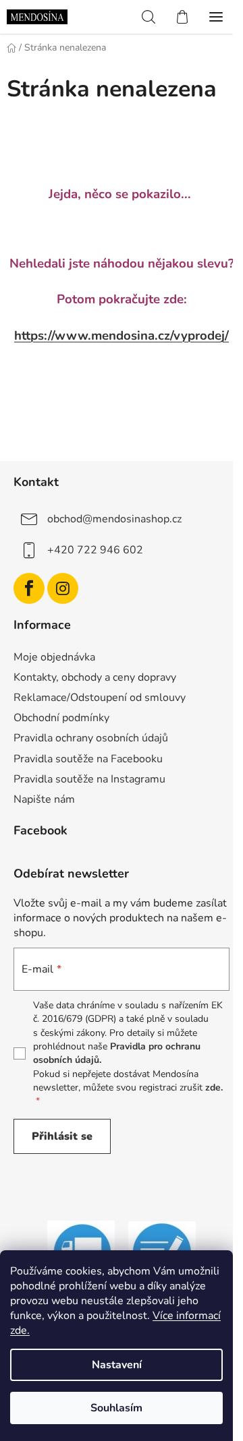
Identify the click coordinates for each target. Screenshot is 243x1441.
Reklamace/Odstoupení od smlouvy (100, 697)
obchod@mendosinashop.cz (114, 519)
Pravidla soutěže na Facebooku (88, 759)
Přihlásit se (62, 1136)
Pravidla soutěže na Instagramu (89, 779)
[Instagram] (62, 588)
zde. (214, 1087)
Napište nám (44, 799)
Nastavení (117, 1364)
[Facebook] (29, 588)
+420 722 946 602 (95, 550)
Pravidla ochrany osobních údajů (91, 738)
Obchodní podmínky (61, 717)
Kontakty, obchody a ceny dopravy (95, 677)
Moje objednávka (54, 657)
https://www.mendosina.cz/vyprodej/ (121, 335)
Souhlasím (116, 1408)
